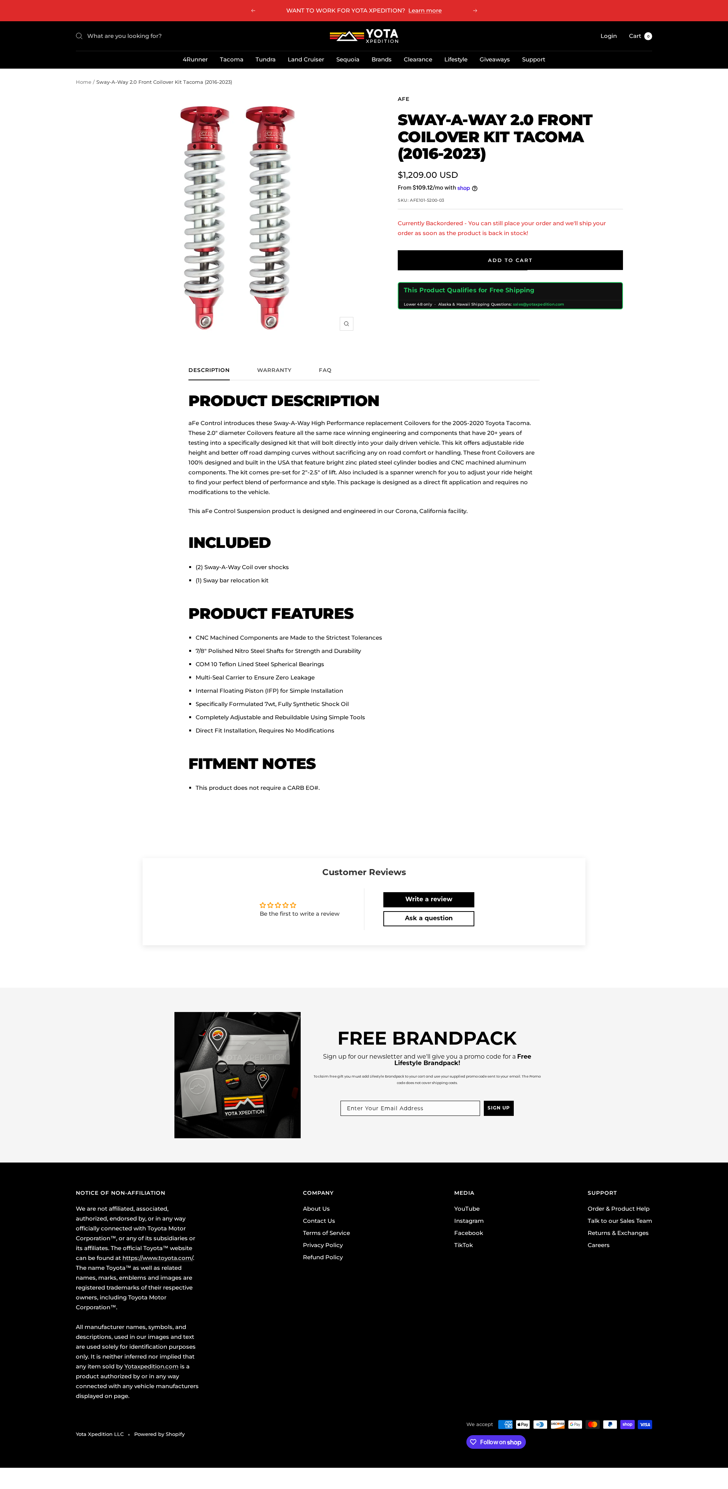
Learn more (425, 10)
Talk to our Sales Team (620, 1220)
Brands (382, 59)
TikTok (463, 1245)
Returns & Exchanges (618, 1232)
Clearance (418, 59)
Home (83, 82)
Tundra (266, 59)
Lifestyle (456, 59)
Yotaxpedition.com (151, 1366)
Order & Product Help (619, 1208)
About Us (316, 1208)
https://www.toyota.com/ (157, 1257)
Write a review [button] (428, 900)
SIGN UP (499, 1108)
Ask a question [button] (429, 919)
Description (209, 370)
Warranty (274, 370)
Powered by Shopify (159, 1434)
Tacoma (231, 59)
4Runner (195, 59)
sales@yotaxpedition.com (539, 304)
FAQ (325, 370)
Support (533, 59)
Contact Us (319, 1220)
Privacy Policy (323, 1245)
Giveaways (495, 59)
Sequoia (347, 59)
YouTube (467, 1208)
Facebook (468, 1232)
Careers (599, 1245)
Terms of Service (326, 1232)
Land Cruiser (306, 59)
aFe (404, 99)
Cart (639, 35)
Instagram (469, 1220)
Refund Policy (323, 1257)
